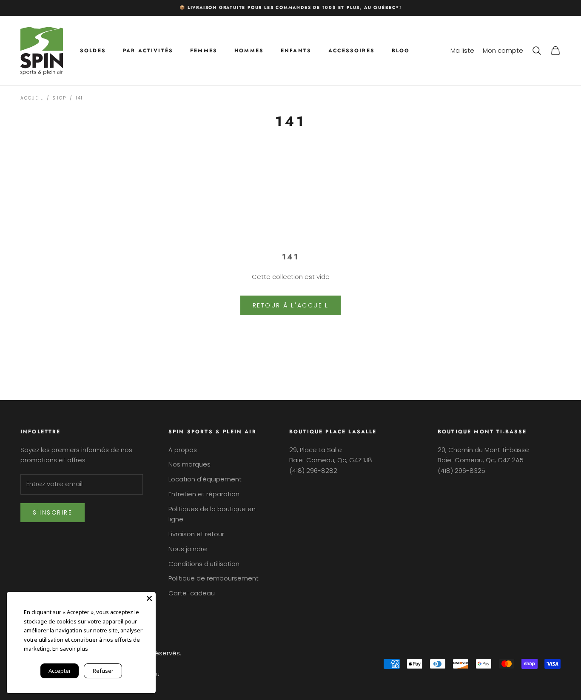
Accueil (31, 98)
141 (79, 98)
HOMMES (249, 50)
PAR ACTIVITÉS (148, 50)
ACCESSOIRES (351, 50)
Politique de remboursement (213, 578)
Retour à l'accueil (290, 305)
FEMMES (203, 50)
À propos (182, 449)
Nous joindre (187, 548)
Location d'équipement (205, 479)
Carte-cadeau (191, 593)
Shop (59, 98)
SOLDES (93, 50)
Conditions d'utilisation (203, 563)
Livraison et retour (196, 533)
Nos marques (189, 464)
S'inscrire (52, 512)
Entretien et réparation (203, 493)
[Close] (149, 598)
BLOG (401, 50)
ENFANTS (296, 50)
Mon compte (503, 50)
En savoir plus (70, 648)
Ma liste (462, 50)
